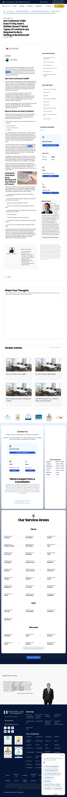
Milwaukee (58, 748)
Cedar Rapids (30, 752)
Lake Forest (29, 748)
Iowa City (48, 741)
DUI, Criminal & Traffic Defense (39, 716)
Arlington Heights (28, 740)
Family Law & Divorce (58, 715)
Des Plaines (39, 737)
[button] (12, 537)
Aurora (38, 761)
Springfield (29, 767)
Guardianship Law (30, 721)
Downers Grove (47, 752)
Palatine (57, 737)
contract (30, 146)
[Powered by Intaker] (56, 794)
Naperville (57, 752)
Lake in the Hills (39, 757)
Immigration (39, 721)
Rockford (29, 764)
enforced (8, 72)
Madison (57, 745)
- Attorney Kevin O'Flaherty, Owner (50, 237)
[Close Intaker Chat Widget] (63, 755)
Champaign (39, 752)
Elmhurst (28, 757)
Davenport (39, 764)
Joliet (46, 748)
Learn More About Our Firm (22, 502)
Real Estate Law (29, 728)
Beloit (56, 741)
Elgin (46, 745)
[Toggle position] (60, 755)
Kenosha (28, 745)
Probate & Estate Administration (59, 722)
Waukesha (48, 737)
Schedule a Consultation (33, 657)
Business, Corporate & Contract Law (30, 716)
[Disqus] (33, 320)
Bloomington (39, 741)
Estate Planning (47, 715)
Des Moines (39, 767)
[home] (7, 6)
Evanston (29, 737)
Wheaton (29, 761)
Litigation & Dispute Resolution (48, 722)
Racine (38, 745)
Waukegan (39, 748)
